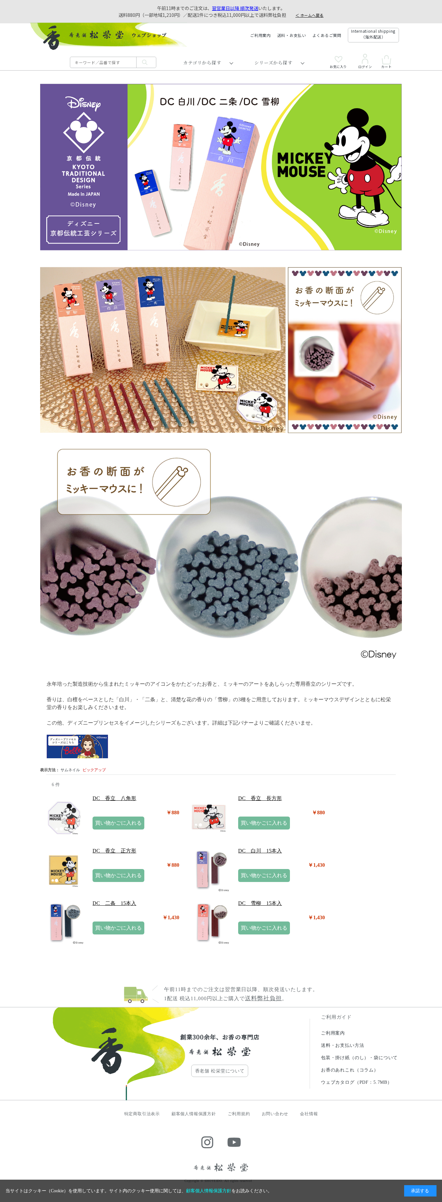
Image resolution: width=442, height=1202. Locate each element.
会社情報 (309, 1113)
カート (386, 66)
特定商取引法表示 (142, 1113)
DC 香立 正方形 (114, 850)
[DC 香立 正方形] (63, 870)
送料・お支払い (291, 35)
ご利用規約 (239, 1113)
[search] (146, 62)
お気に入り (338, 66)
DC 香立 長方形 (260, 798)
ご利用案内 (260, 35)
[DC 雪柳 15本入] (209, 922)
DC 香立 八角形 (114, 798)
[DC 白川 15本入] (209, 870)
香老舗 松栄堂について (220, 1071)
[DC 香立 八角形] (63, 818)
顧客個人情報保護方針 (193, 1113)
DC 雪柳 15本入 (260, 903)
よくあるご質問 (327, 35)
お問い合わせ (275, 1113)
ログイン (365, 66)
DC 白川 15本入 (260, 850)
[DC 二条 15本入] (63, 922)
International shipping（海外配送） (373, 34)
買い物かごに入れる (118, 823)
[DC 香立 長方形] (209, 818)
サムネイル (70, 770)
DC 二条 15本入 (114, 903)
